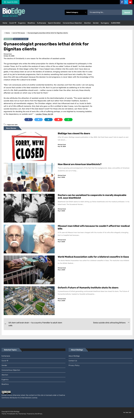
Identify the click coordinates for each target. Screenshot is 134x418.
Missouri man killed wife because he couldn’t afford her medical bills (94, 227)
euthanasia (41, 23)
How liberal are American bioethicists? (79, 164)
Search (127, 12)
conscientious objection (72, 23)
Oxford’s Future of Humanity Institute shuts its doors (88, 287)
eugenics (22, 23)
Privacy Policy (74, 365)
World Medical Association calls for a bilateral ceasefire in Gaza (93, 256)
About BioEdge (74, 356)
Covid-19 (12, 23)
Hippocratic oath (12, 124)
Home (5, 23)
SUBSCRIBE (115, 23)
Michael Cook (8, 54)
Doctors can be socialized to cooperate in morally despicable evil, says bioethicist (92, 196)
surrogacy (105, 23)
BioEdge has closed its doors (74, 133)
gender (96, 23)
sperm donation (54, 23)
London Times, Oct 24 (44, 114)
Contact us (73, 361)
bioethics (31, 23)
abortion (87, 23)
